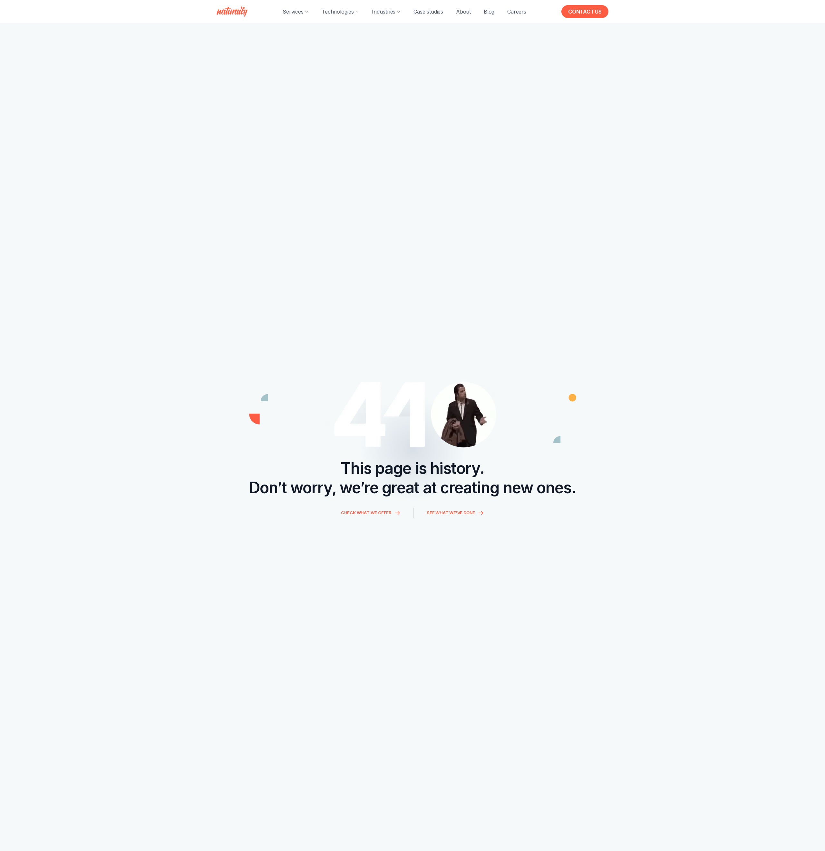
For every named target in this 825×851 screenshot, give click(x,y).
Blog (489, 11)
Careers (516, 11)
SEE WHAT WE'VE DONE (451, 512)
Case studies (428, 11)
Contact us (585, 11)
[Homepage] (232, 11)
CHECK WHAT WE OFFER (366, 512)
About (463, 11)
